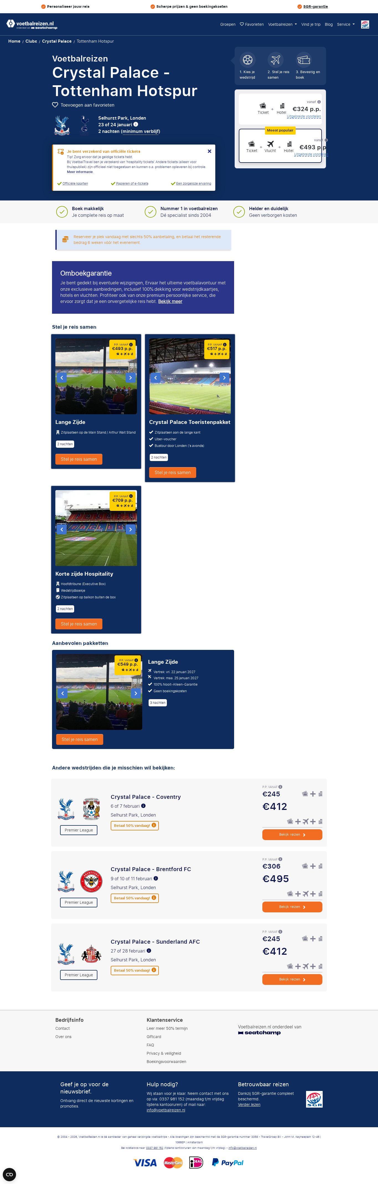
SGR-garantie (315, 6)
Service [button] (344, 24)
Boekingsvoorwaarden (166, 1061)
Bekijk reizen (290, 834)
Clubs (31, 41)
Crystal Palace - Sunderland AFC (155, 941)
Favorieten (254, 24)
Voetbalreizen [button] (281, 24)
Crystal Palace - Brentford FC (151, 869)
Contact (62, 1028)
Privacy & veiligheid (164, 1053)
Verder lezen (249, 1104)
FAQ (150, 1045)
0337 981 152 (154, 1148)
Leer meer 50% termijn (167, 1028)
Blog (329, 24)
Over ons (63, 1036)
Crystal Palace (57, 41)
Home (14, 41)
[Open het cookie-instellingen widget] (9, 1172)
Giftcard (154, 1036)
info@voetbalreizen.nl (166, 1110)
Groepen (227, 24)
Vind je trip (310, 24)
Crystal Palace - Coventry (146, 797)
